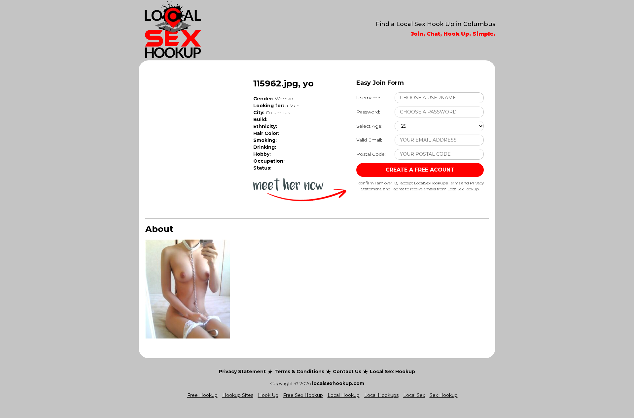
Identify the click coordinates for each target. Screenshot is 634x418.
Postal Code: (371, 154)
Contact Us (347, 371)
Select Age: (369, 126)
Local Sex (414, 395)
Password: (368, 112)
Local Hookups (381, 395)
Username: (368, 98)
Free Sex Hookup (303, 395)
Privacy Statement (242, 371)
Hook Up (268, 395)
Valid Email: (369, 140)
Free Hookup (202, 395)
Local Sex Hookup (392, 371)
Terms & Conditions (299, 371)
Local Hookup (344, 395)
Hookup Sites (237, 395)
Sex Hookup (444, 395)
